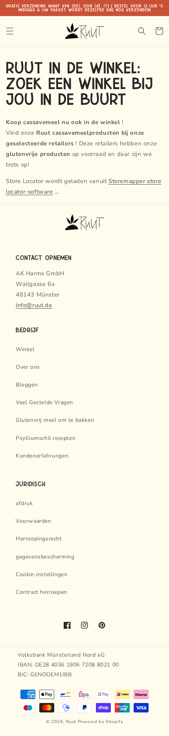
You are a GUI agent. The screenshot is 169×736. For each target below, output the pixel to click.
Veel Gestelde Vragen (44, 402)
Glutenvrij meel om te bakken (55, 420)
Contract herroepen (41, 592)
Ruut (71, 722)
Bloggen (27, 384)
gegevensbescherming (45, 556)
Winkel (25, 349)
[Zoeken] (142, 31)
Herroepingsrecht (39, 538)
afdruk (24, 503)
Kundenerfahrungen (42, 456)
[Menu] (9, 31)
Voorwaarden (33, 521)
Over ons (28, 367)
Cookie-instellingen (41, 574)
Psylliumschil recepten (45, 438)
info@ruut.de (34, 305)
